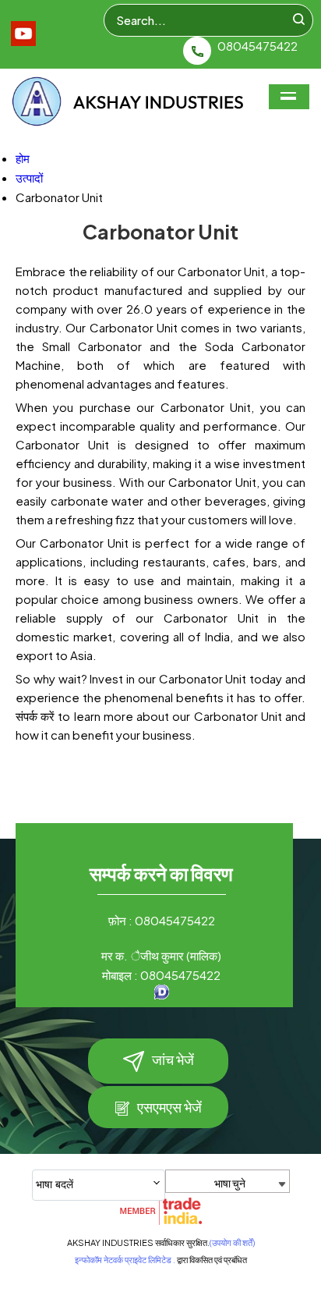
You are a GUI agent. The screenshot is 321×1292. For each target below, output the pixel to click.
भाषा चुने (229, 1183)
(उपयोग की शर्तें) (232, 1242)
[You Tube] (23, 41)
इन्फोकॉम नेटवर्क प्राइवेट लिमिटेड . (125, 1260)
